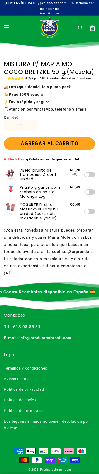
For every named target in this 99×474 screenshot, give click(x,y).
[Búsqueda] (81, 28)
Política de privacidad (24, 389)
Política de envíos (20, 400)
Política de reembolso (24, 410)
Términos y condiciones (25, 368)
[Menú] (6, 28)
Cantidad (11, 117)
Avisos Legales (18, 379)
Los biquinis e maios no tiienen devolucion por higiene (46, 424)
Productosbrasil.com (55, 469)
